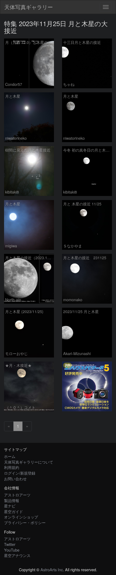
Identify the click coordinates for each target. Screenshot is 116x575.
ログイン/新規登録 (19, 473)
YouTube (11, 550)
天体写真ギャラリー (28, 7)
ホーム (9, 456)
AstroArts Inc (51, 569)
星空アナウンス (17, 555)
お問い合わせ (15, 478)
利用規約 (11, 467)
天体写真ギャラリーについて (28, 462)
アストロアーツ (17, 494)
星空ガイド (13, 511)
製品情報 (11, 500)
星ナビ (9, 506)
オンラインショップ (21, 517)
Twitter (9, 544)
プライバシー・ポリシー (25, 522)
